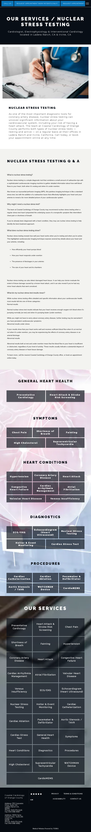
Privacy (55, 794)
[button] (87, 3)
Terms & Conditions (73, 794)
